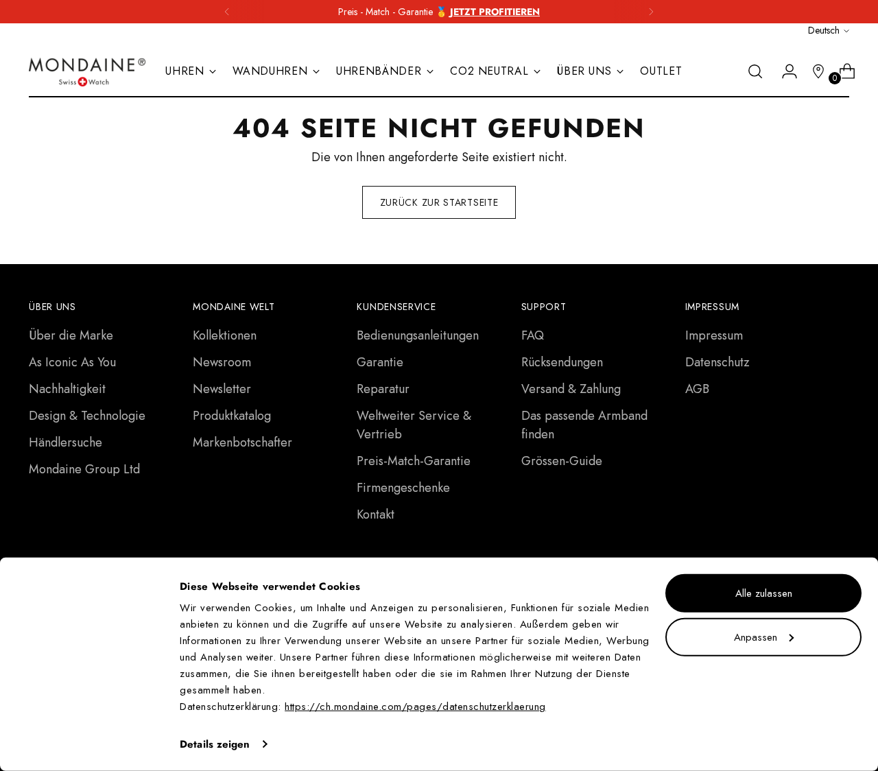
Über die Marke (71, 335)
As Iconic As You (72, 362)
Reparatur (383, 389)
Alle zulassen (763, 593)
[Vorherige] (227, 11)
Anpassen (755, 636)
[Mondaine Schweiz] (87, 72)
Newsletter (222, 389)
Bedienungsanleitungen (418, 335)
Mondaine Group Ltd (84, 469)
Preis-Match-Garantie (414, 461)
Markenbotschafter (242, 442)
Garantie (380, 362)
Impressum (714, 335)
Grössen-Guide (561, 461)
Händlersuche (65, 442)
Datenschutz (717, 362)
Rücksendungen (562, 362)
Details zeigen (215, 744)
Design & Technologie (87, 416)
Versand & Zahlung (571, 389)
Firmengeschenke (403, 488)
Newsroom (222, 362)
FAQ (532, 335)
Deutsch (824, 30)
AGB (697, 389)
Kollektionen (225, 335)
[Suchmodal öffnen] (755, 71)
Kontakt (375, 514)
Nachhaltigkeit (67, 389)
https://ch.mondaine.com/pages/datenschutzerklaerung (415, 706)
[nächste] (651, 11)
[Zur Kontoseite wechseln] (784, 71)
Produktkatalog (232, 416)
